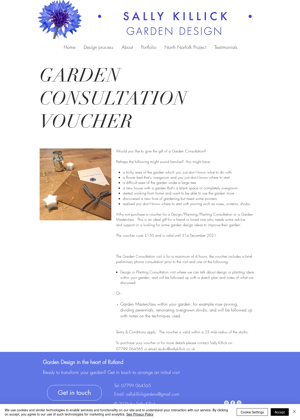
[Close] (294, 412)
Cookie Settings (252, 412)
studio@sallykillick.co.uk (176, 348)
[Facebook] (232, 403)
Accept (280, 412)
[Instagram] (239, 403)
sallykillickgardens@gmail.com (152, 394)
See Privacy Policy (140, 414)
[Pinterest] (226, 403)
